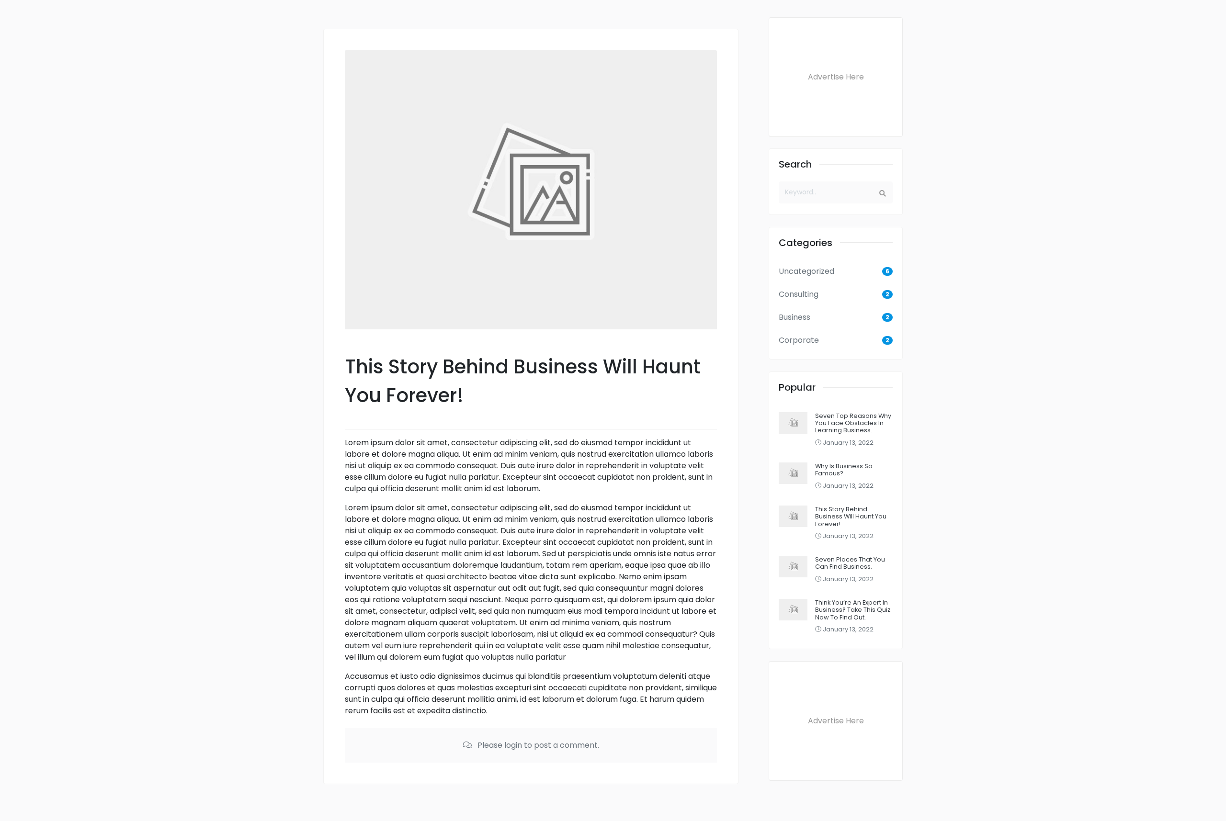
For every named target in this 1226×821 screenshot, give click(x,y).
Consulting (798, 294)
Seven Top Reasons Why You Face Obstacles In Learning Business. (853, 423)
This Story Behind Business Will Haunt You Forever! (850, 516)
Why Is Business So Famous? (844, 469)
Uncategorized (806, 271)
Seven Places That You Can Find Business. (850, 563)
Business (794, 317)
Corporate (799, 340)
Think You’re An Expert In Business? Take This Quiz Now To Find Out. (852, 609)
